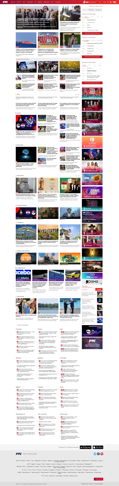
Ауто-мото (71, 464)
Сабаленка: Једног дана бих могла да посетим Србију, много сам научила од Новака (70, 406)
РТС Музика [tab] (98, 40)
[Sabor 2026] (92, 192)
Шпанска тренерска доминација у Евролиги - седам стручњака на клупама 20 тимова (47, 398)
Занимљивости (20, 414)
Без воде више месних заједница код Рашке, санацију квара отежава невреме (47, 371)
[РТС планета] (89, 2)
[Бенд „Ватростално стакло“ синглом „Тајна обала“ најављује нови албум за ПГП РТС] (62, 149)
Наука (74, 466)
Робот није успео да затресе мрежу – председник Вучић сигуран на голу (26, 422)
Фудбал (18, 387)
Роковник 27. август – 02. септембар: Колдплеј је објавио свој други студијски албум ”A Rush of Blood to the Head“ (69, 195)
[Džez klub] (92, 204)
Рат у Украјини (72, 460)
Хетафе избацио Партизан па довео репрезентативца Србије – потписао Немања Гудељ (73, 125)
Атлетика (65, 464)
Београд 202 (53, 472)
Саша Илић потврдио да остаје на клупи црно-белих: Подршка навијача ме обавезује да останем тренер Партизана (73, 136)
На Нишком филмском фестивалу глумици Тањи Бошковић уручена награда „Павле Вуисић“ (73, 167)
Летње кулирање (64, 263)
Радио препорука (23, 251)
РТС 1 (25, 470)
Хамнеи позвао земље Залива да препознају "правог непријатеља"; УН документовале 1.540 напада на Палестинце (73, 86)
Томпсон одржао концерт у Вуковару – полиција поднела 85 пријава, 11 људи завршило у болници (48, 333)
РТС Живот (58, 470)
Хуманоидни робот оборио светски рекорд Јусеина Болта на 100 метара (56, 284)
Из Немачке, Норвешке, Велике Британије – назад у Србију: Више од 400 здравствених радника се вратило (48, 366)
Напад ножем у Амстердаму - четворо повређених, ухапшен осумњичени (69, 337)
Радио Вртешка (89, 472)
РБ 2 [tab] (90, 65)
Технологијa (63, 414)
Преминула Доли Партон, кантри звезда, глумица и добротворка (47, 429)
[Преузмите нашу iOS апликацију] (98, 447)
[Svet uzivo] (92, 154)
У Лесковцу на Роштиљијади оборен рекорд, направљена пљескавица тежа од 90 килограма (26, 434)
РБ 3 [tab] (95, 65)
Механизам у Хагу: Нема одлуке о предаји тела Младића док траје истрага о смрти (48, 378)
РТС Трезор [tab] (92, 40)
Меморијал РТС (88, 464)
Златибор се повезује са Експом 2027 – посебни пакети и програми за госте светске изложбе (69, 242)
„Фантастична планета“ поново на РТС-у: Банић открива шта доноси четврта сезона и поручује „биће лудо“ (52, 150)
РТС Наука (45, 470)
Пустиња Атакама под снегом (51, 159)
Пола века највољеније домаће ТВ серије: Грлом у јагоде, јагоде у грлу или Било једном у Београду (47, 104)
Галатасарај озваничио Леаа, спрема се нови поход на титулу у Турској (26, 404)
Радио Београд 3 (45, 472)
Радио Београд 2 (36, 472)
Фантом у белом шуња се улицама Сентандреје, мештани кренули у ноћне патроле (47, 347)
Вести (13, 2)
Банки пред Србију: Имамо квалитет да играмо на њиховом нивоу (48, 394)
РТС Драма (51, 470)
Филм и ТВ (69, 466)
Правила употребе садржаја (34, 484)
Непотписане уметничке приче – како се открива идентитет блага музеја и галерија (26, 195)
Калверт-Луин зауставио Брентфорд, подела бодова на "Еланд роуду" (52, 129)
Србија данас (38, 460)
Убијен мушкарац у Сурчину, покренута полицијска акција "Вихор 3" (25, 379)
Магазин (30, 2)
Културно (20, 175)
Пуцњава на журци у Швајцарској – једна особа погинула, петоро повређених (70, 345)
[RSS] (110, 2)
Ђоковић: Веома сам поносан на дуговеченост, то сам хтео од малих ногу (69, 401)
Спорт (19, 2)
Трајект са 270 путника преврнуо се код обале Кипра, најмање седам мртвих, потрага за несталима (25, 50)
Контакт (46, 475)
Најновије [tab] (84, 286)
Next (101, 17)
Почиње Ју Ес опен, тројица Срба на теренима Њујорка (70, 394)
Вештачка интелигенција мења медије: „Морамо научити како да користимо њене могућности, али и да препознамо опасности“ (70, 438)
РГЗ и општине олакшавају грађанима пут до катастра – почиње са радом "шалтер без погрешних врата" (48, 362)
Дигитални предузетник (88, 466)
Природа (79, 466)
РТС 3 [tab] (98, 16)
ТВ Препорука (22, 205)
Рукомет (53, 464)
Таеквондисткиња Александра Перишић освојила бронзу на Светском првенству (71, 117)
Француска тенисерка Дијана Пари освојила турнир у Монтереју (69, 398)
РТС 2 (29, 470)
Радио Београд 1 (26, 472)
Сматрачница (94, 460)
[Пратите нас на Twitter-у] (95, 453)
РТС (52, 2)
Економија (63, 358)
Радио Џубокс (81, 472)
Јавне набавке (59, 475)
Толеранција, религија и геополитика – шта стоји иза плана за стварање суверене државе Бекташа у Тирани (48, 352)
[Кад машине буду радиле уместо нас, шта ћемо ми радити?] (48, 67)
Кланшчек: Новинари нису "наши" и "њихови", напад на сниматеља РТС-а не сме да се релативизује (25, 342)
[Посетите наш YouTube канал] (101, 453)
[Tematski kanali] (92, 279)
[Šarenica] (92, 242)
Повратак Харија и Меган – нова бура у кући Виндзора (26, 315)
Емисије (46, 2)
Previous (82, 17)
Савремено (21, 268)
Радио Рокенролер (72, 472)
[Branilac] (92, 117)
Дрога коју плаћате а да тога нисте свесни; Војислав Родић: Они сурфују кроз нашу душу (26, 70)
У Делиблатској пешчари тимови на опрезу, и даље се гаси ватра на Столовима (69, 24)
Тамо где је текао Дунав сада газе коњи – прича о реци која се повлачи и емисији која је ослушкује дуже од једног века (48, 316)
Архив (59, 473)
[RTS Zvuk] (92, 217)
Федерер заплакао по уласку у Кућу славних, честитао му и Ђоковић (69, 49)
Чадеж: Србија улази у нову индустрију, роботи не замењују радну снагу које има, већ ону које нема (69, 370)
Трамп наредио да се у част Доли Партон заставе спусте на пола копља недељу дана (47, 425)
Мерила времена (64, 460)
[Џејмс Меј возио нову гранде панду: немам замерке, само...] (73, 275)
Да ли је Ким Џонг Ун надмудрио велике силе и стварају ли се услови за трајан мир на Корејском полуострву (70, 316)
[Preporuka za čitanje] (92, 266)
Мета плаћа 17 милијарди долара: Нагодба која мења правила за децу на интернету (23, 284)
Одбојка (48, 464)
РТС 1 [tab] (86, 16)
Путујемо (49, 466)
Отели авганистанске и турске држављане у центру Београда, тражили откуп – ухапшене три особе (51, 76)
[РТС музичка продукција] (92, 331)
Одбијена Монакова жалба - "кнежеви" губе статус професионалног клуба (48, 390)
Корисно (20, 222)
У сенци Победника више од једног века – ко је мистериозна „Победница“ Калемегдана (25, 429)
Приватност (18, 484)
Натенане (20, 296)
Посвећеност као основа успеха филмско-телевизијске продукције (46, 262)
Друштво (40, 358)
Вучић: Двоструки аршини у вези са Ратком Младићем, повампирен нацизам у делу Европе (28, 76)
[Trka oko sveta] (92, 93)
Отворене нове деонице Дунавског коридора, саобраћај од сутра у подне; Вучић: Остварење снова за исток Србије (36, 19)
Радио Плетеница (62, 472)
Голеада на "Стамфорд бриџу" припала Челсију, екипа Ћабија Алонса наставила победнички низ (52, 118)
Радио (40, 2)
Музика (37, 466)
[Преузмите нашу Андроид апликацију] (85, 447)
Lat (100, 2)
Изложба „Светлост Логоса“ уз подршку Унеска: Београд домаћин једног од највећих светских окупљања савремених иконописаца (47, 196)
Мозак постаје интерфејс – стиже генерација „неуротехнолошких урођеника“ (25, 165)
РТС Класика (65, 470)
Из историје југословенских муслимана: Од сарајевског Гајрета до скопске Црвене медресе (70, 104)
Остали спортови (79, 464)
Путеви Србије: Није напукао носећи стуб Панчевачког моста (48, 374)
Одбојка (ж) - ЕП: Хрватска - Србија (24, 217)
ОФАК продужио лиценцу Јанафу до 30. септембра (47, 337)
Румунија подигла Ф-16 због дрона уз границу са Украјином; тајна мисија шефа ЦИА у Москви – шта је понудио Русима (51, 86)
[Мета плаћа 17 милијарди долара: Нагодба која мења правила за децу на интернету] (23, 275)
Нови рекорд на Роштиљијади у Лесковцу (26, 425)
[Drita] (92, 254)
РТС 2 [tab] (92, 16)
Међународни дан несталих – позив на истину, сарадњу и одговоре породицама (25, 333)
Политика (19, 329)
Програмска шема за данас (92, 33)
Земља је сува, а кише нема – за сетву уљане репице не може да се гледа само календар (69, 70)
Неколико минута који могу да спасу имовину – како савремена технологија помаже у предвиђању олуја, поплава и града (73, 158)
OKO (24, 2)
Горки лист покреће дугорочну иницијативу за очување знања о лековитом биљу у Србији (48, 242)
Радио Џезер (98, 472)
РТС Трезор (78, 470)
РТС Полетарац (93, 470)
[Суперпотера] (92, 105)
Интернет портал (73, 475)
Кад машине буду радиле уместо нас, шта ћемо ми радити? (70, 427)
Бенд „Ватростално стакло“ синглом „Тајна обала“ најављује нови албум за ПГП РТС (73, 149)
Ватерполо (59, 464)
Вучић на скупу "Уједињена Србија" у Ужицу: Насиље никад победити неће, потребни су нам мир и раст (26, 351)
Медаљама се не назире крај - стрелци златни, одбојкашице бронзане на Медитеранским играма (48, 50)
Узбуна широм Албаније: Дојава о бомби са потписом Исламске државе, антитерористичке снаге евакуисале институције (47, 342)
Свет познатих (42, 414)
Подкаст (100, 460)
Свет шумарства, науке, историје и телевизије (24, 262)
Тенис (61, 387)
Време (78, 460)
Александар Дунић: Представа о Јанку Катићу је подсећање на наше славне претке (47, 434)
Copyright (24, 484)
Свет (61, 329)
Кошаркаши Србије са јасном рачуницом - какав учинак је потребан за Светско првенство (48, 403)
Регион (40, 329)
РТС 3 (34, 470)
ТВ (35, 2)
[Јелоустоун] (92, 229)
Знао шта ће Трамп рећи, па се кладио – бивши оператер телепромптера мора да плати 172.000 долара (25, 418)
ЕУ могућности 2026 (59, 461)
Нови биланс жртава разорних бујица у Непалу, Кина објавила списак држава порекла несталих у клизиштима (73, 76)
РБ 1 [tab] (84, 65)
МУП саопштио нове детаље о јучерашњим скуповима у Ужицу (26, 366)
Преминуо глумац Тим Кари (45, 421)
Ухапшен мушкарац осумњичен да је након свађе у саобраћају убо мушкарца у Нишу (26, 362)
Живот (24, 466)
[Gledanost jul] (92, 179)
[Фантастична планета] (92, 130)
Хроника (18, 358)
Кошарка (40, 387)
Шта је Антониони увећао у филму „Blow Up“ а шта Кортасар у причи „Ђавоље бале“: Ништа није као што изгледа (26, 104)
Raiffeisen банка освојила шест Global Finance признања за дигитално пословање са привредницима (26, 242)
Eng (104, 2)
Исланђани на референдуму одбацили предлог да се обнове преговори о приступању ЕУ (28, 85)
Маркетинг (51, 475)
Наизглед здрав (61, 467)
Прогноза (85, 10)
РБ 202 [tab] (100, 65)
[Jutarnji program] (92, 142)
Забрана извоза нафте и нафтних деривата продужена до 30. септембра (70, 366)
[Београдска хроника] (92, 167)
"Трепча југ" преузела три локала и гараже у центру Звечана (25, 347)
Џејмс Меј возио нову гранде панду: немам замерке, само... (71, 284)
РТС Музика (85, 470)
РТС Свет (39, 470)
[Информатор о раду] (92, 343)
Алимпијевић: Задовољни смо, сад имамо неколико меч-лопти (48, 407)
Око (18, 94)
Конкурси (66, 475)
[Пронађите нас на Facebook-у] (98, 453)
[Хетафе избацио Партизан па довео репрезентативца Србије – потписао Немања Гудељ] (62, 126)
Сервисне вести (85, 460)
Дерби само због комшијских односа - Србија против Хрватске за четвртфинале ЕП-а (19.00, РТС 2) (26, 133)
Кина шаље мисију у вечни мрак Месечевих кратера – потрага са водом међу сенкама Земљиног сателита (39, 285)
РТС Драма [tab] (86, 40)
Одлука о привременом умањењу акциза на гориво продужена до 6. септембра (69, 362)
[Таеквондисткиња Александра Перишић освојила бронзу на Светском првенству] (62, 117)
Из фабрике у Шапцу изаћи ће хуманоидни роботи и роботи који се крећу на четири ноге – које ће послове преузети (69, 432)
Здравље (63, 466)
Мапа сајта (98, 479)
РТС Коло (72, 470)
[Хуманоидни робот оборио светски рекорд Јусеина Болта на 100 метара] (56, 275)
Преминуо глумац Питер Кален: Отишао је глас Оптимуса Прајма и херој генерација (47, 418)
